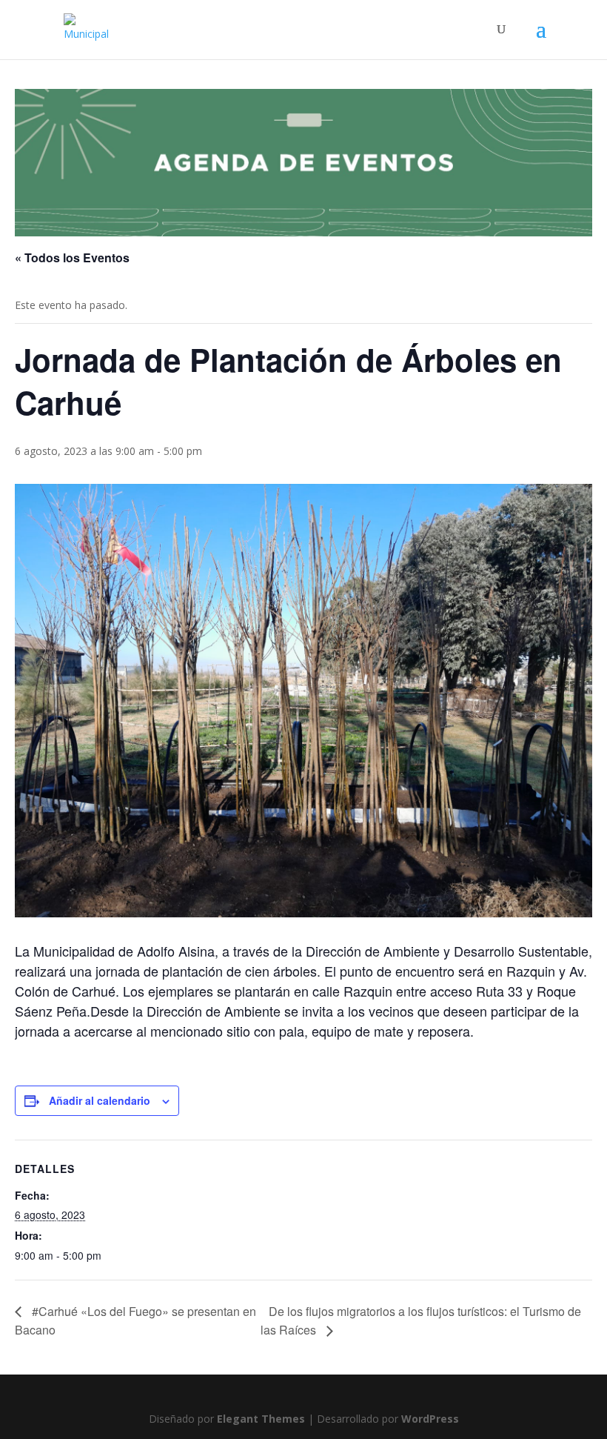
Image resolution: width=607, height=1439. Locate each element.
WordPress (430, 1419)
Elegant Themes (261, 1419)
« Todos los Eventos (72, 257)
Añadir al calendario (99, 1100)
